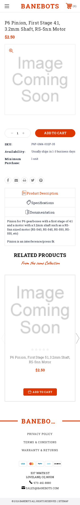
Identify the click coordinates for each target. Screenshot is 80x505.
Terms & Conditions (40, 442)
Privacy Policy (40, 434)
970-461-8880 (42, 483)
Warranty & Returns (40, 450)
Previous (3, 338)
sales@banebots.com (42, 488)
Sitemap (63, 501)
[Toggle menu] (12, 6)
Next (77, 338)
